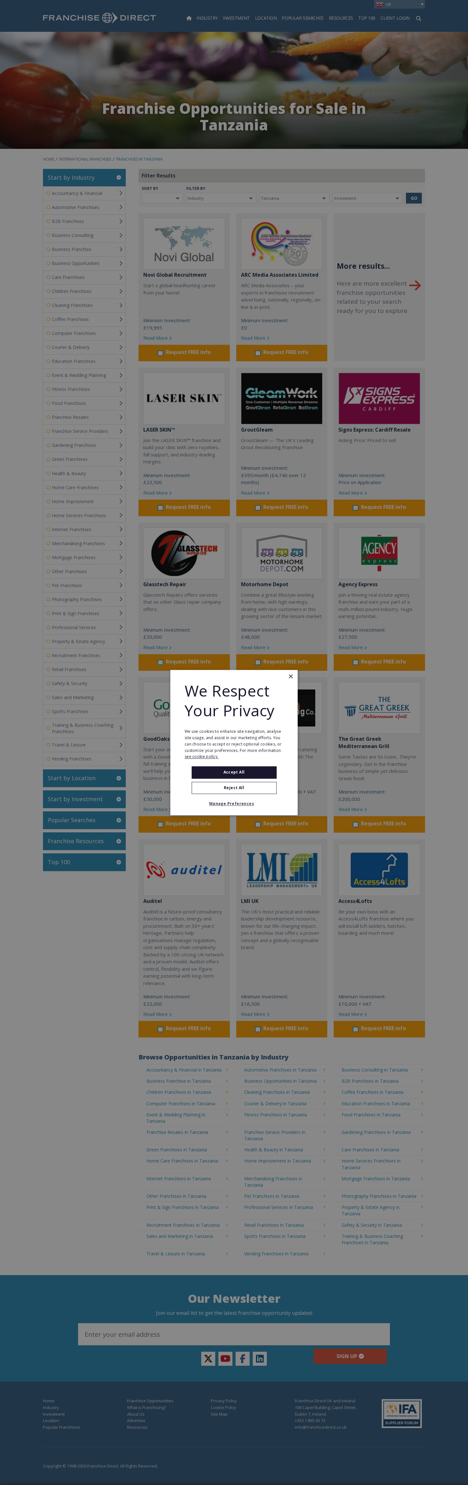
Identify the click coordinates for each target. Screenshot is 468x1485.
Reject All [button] (234, 787)
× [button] (290, 676)
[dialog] (234, 742)
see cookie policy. (201, 757)
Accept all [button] (234, 772)
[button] (234, 803)
